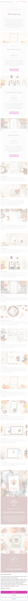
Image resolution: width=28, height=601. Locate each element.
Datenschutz (3, 588)
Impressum (8, 588)
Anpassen (14, 598)
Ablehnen (14, 595)
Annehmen (14, 592)
